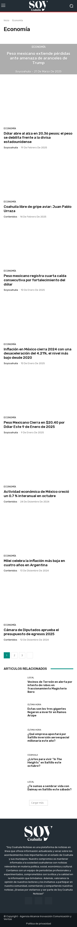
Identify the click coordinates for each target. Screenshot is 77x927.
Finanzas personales (40, 36)
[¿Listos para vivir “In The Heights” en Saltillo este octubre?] (14, 760)
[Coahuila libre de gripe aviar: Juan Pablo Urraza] (38, 176)
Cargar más (37, 802)
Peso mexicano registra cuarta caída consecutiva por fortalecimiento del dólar (35, 280)
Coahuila (32, 755)
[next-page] (30, 655)
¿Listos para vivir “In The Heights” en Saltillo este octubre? (44, 762)
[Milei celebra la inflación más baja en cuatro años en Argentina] (38, 530)
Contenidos (10, 216)
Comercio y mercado (16, 36)
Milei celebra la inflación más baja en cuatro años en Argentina (34, 563)
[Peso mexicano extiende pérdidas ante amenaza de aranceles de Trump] (38, 59)
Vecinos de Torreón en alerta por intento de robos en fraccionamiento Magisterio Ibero (49, 687)
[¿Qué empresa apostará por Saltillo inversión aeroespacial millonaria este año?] (14, 735)
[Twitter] (48, 900)
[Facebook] (28, 900)
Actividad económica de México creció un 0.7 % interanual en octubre (36, 493)
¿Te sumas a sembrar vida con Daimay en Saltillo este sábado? (49, 787)
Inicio (6, 20)
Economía (39, 47)
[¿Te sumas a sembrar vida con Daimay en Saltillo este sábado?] (14, 786)
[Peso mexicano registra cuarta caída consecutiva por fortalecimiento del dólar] (38, 245)
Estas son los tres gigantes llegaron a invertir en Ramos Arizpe (46, 712)
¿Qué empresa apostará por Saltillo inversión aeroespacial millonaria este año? (48, 737)
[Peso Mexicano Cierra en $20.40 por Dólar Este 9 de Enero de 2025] (38, 391)
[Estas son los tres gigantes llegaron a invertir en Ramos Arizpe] (14, 710)
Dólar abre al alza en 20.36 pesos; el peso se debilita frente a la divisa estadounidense (38, 137)
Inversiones (60, 36)
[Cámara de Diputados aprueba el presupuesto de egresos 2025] (38, 599)
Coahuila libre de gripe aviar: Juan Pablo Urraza (37, 208)
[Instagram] (38, 900)
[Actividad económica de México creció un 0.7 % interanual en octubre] (38, 461)
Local (30, 678)
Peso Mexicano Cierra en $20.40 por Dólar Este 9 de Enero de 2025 (34, 424)
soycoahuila (11, 147)
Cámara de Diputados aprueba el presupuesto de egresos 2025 (31, 632)
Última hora (34, 705)
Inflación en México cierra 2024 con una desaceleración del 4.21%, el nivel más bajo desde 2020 (37, 353)
